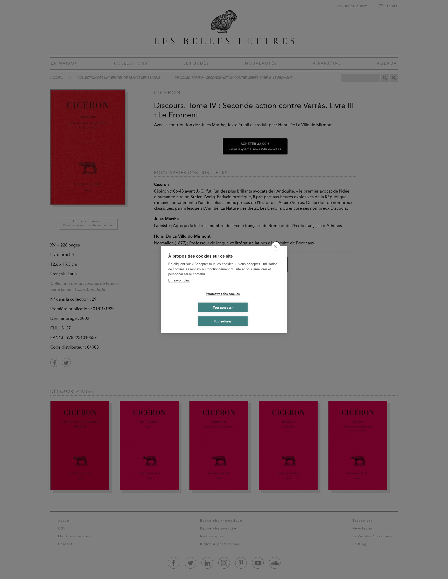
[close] (275, 246)
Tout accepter (223, 307)
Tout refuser (222, 321)
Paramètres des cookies (223, 293)
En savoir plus (179, 280)
